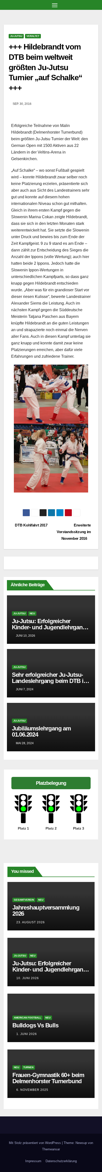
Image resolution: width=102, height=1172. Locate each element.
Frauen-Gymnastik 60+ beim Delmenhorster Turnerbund (48, 1078)
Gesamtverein (24, 899)
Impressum (33, 1161)
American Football (27, 1017)
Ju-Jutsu (16, 36)
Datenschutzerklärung (61, 1161)
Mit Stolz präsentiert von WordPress (35, 1143)
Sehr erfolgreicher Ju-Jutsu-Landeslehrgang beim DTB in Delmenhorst (49, 680)
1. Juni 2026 (26, 1034)
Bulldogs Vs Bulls (35, 1025)
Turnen (28, 1067)
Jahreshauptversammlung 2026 (45, 910)
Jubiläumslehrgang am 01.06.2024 (41, 731)
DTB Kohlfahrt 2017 (31, 525)
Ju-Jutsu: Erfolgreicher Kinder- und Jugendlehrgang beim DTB (49, 627)
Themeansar (51, 1149)
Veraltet (32, 36)
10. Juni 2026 (27, 978)
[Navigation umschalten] (54, 4)
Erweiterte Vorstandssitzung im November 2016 (74, 531)
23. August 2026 (30, 922)
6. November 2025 (32, 1090)
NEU (32, 613)
